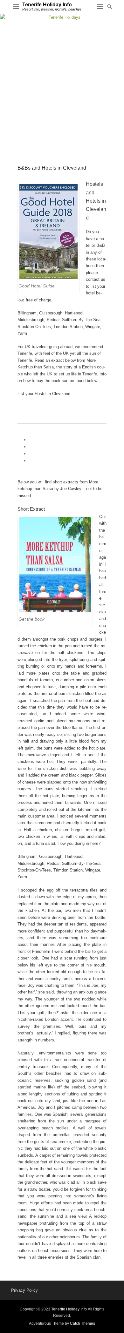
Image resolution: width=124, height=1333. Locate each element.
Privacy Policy (24, 1290)
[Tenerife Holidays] (62, 17)
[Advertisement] (62, 86)
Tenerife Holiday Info (47, 4)
